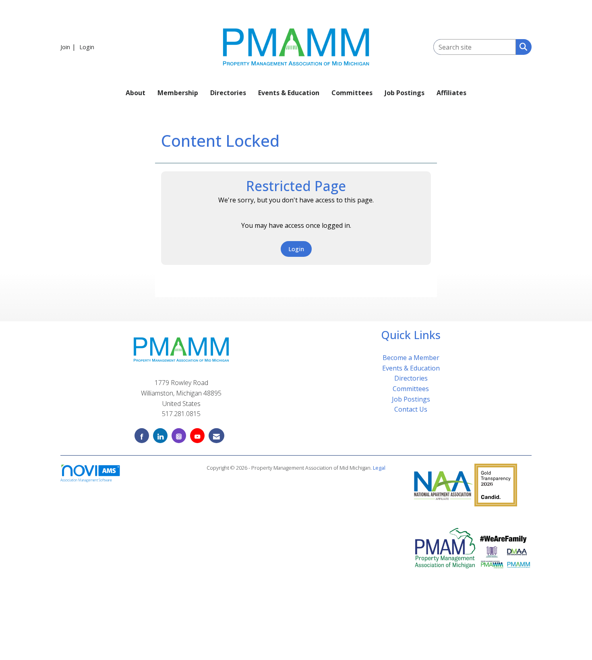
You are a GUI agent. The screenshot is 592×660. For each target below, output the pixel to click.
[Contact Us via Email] (216, 435)
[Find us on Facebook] (142, 435)
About (135, 92)
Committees (352, 92)
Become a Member (411, 357)
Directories (228, 92)
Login (296, 249)
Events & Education (288, 92)
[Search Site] (522, 46)
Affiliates (451, 92)
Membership (177, 92)
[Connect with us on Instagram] (179, 435)
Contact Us (410, 409)
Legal (379, 467)
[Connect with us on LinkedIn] (160, 435)
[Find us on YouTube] (197, 435)
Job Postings (404, 92)
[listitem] (69, 46)
